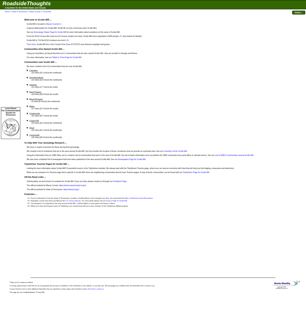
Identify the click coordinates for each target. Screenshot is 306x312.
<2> (120, 36)
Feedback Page (120, 181)
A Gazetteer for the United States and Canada (25, 8)
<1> (60, 24)
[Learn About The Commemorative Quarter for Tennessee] (10, 138)
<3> (67, 40)
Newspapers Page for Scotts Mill (132, 159)
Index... (299, 12)
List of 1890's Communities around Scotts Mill (234, 155)
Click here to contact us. (95, 289)
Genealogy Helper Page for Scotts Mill (50, 32)
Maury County (52, 24)
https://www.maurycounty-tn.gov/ (72, 185)
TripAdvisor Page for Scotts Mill (196, 172)
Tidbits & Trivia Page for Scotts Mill (66, 57)
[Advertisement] (10, 60)
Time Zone (31, 44)
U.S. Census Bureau (73, 201)
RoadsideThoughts (27, 3)
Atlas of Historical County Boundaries (139, 198)
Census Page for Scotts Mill (116, 201)
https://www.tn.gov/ (71, 189)
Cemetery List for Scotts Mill (175, 151)
